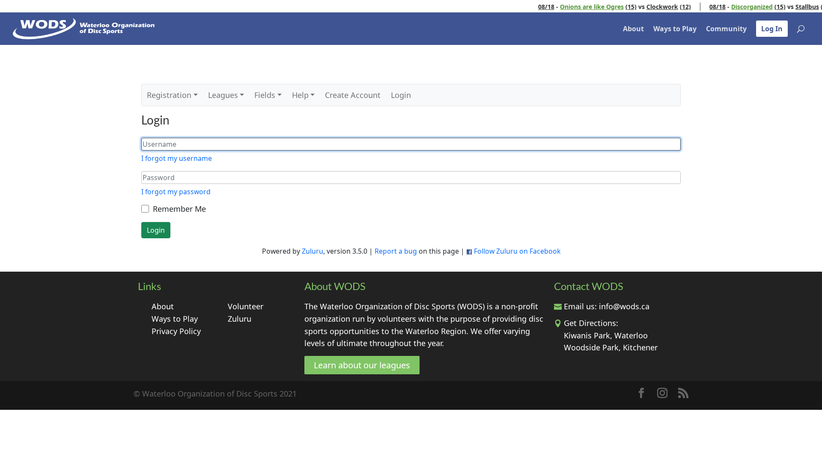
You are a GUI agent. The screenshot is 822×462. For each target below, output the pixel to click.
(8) (815, 7)
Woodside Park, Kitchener (611, 347)
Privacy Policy (176, 331)
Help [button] (300, 95)
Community (726, 28)
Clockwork (653, 7)
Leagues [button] (223, 95)
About (633, 28)
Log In (772, 28)
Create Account (353, 95)
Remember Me (179, 209)
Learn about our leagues (362, 365)
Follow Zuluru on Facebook (517, 251)
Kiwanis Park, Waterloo (606, 335)
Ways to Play (675, 28)
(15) (622, 7)
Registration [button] (169, 95)
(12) (676, 7)
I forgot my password (176, 191)
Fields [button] (264, 95)
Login (401, 95)
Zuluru (312, 251)
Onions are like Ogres (583, 7)
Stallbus (798, 7)
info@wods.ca (624, 306)
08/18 (537, 7)
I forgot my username (176, 158)
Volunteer (245, 306)
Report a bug (396, 251)
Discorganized (743, 7)
